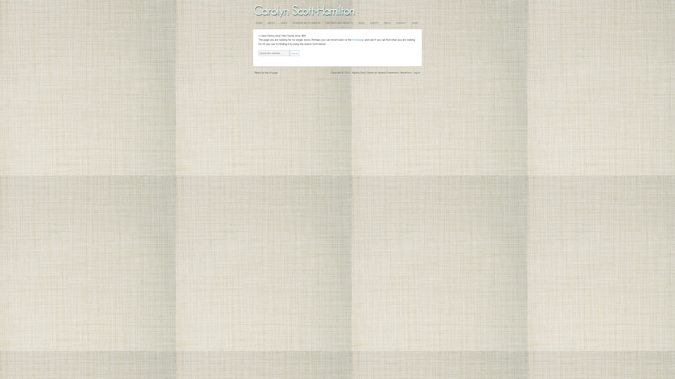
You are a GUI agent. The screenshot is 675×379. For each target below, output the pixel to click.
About (271, 23)
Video (284, 23)
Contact (401, 23)
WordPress (406, 72)
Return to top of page (266, 72)
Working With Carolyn (306, 23)
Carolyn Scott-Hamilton (337, 10)
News (362, 23)
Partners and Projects (339, 23)
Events (374, 23)
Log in (417, 72)
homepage (358, 39)
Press (387, 23)
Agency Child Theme (363, 72)
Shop (413, 23)
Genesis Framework (388, 72)
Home (259, 23)
